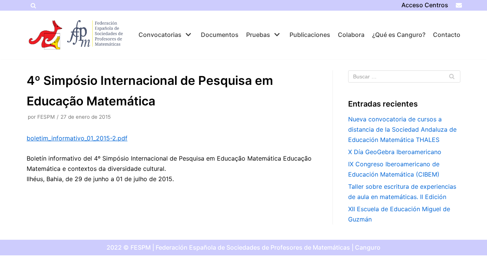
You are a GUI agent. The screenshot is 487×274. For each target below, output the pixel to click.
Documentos (220, 34)
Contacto (446, 34)
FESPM (46, 117)
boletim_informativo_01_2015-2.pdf (77, 138)
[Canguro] (46, 35)
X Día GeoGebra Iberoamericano (394, 152)
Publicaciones (310, 34)
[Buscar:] (404, 76)
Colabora (351, 34)
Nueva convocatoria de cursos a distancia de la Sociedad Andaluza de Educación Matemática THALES (402, 129)
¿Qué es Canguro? (398, 34)
